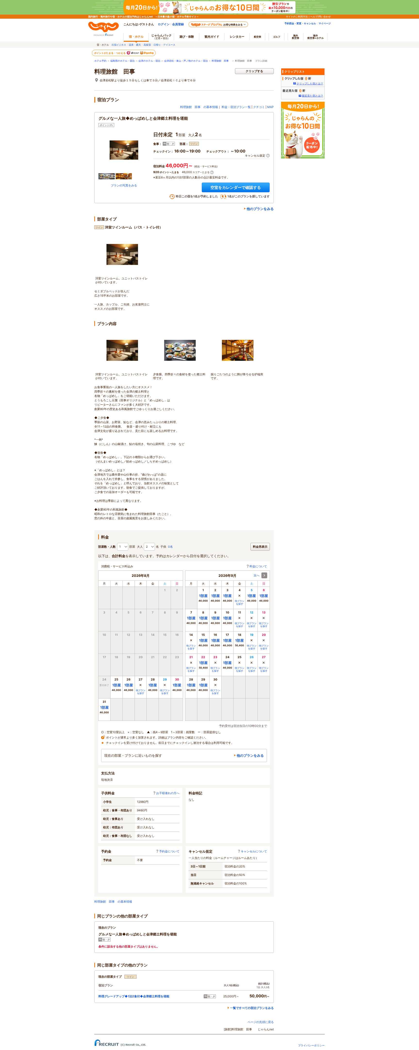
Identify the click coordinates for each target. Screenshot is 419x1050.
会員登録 (178, 24)
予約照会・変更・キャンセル (300, 23)
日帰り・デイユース (164, 44)
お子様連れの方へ (167, 793)
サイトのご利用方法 (297, 16)
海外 (295, 36)
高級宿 (147, 44)
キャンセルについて (254, 851)
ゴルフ (276, 36)
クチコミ (259, 107)
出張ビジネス (119, 44)
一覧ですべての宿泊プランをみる (252, 1008)
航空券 (257, 36)
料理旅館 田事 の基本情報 (199, 107)
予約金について (169, 851)
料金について (258, 566)
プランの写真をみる (124, 185)
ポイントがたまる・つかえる (110, 52)
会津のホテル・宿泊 (149, 60)
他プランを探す (140, 692)
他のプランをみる (260, 209)
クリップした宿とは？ (310, 83)
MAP (270, 107)
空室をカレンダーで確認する (235, 187)
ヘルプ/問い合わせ (320, 16)
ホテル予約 (100, 60)
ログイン (163, 24)
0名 (170, 546)
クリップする (254, 71)
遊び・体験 (186, 36)
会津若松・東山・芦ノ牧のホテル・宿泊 (186, 60)
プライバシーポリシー (311, 1045)
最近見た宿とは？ (312, 95)
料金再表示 (260, 546)
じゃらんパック (161, 37)
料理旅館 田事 (221, 60)
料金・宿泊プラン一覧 (236, 107)
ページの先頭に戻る (261, 1022)
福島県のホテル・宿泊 (122, 60)
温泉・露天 (135, 44)
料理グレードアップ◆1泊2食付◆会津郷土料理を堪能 (133, 996)
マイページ (325, 23)
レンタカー (237, 36)
